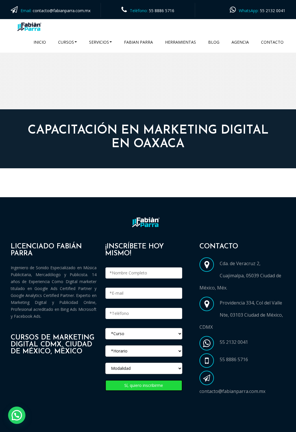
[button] (16, 415)
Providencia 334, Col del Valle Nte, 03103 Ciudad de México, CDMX (241, 315)
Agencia (240, 42)
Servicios (99, 42)
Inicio (40, 42)
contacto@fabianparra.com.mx (61, 10)
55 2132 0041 (272, 10)
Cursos (66, 42)
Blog (213, 42)
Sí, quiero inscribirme (143, 385)
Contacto (272, 42)
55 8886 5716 (161, 10)
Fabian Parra (138, 42)
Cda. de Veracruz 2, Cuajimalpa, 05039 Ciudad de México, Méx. (240, 275)
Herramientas (180, 42)
